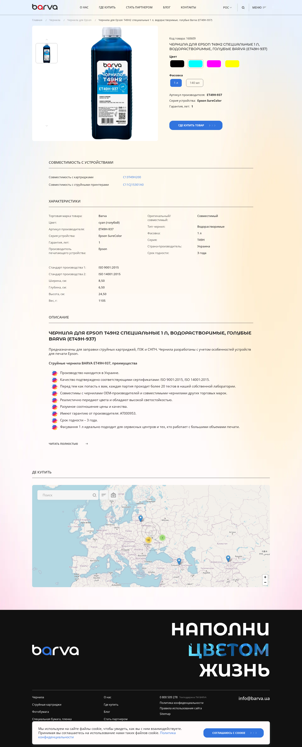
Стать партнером (139, 7)
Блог (166, 7)
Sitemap (165, 714)
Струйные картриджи (46, 704)
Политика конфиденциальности (181, 703)
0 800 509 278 (169, 697)
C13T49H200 (132, 177)
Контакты (188, 7)
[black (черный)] (177, 63)
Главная (37, 20)
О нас (84, 7)
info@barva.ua (254, 698)
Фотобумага (40, 712)
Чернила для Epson (79, 20)
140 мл (195, 83)
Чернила (54, 20)
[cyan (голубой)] (196, 63)
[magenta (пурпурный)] (214, 63)
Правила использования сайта (181, 708)
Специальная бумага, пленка (52, 719)
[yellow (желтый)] (232, 63)
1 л (176, 83)
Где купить (107, 7)
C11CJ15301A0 (133, 185)
